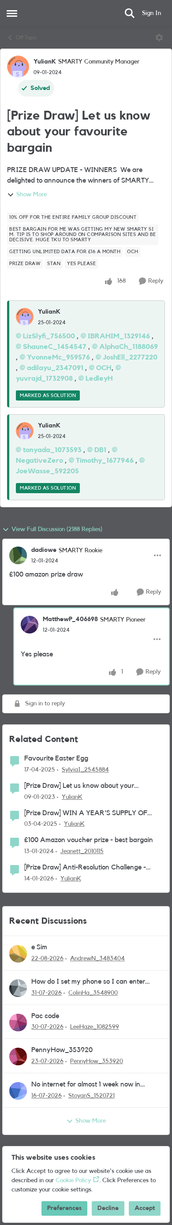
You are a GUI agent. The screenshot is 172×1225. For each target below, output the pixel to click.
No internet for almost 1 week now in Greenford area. (85, 1085)
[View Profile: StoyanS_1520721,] (18, 1091)
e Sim (39, 947)
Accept (145, 1208)
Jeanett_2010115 (82, 851)
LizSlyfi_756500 (49, 336)
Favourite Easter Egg (56, 758)
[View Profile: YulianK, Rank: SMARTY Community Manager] (18, 67)
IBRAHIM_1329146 (119, 336)
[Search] (129, 13)
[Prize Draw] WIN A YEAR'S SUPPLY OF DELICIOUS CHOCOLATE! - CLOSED (85, 813)
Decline (108, 1208)
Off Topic (26, 37)
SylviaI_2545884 (85, 770)
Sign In (151, 13)
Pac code (45, 1015)
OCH (104, 367)
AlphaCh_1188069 (128, 346)
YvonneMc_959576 (58, 357)
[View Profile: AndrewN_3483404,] (18, 954)
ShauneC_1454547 (54, 346)
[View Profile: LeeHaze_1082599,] (18, 1022)
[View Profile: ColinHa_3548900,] (18, 988)
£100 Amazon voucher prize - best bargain (88, 839)
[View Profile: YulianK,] (25, 317)
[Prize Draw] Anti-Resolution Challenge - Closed (85, 868)
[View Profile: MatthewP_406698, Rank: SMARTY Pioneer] (29, 624)
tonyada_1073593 (52, 449)
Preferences (64, 1208)
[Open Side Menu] (12, 13)
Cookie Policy (73, 1180)
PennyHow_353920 (62, 1049)
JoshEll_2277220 (130, 357)
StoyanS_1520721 (91, 1096)
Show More (31, 194)
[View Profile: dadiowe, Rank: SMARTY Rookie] (18, 555)
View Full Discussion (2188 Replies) (56, 529)
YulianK (45, 62)
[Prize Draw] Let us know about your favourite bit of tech (79, 786)
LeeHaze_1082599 (94, 1027)
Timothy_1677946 (105, 460)
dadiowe (43, 550)
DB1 (100, 449)
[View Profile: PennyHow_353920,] (18, 1056)
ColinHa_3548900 (93, 993)
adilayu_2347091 (55, 367)
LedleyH (99, 378)
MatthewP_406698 (70, 619)
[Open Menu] (159, 37)
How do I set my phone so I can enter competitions (88, 982)
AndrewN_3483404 (97, 958)
